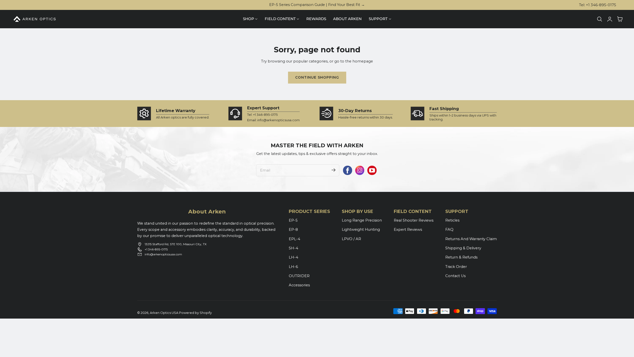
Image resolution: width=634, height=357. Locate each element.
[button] (599, 19)
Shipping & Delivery (463, 248)
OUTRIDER (299, 276)
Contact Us (455, 276)
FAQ (449, 229)
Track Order (456, 266)
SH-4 (293, 248)
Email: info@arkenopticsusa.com (273, 120)
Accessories (299, 285)
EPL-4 (294, 239)
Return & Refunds (461, 257)
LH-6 (293, 266)
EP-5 (293, 220)
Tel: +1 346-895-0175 (597, 5)
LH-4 (293, 257)
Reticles (452, 220)
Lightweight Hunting (361, 229)
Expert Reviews (408, 229)
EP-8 (293, 229)
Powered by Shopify (195, 313)
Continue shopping (317, 77)
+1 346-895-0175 (156, 249)
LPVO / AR (351, 239)
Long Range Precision (362, 220)
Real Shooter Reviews (413, 220)
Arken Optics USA (164, 313)
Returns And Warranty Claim (471, 239)
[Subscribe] (334, 170)
